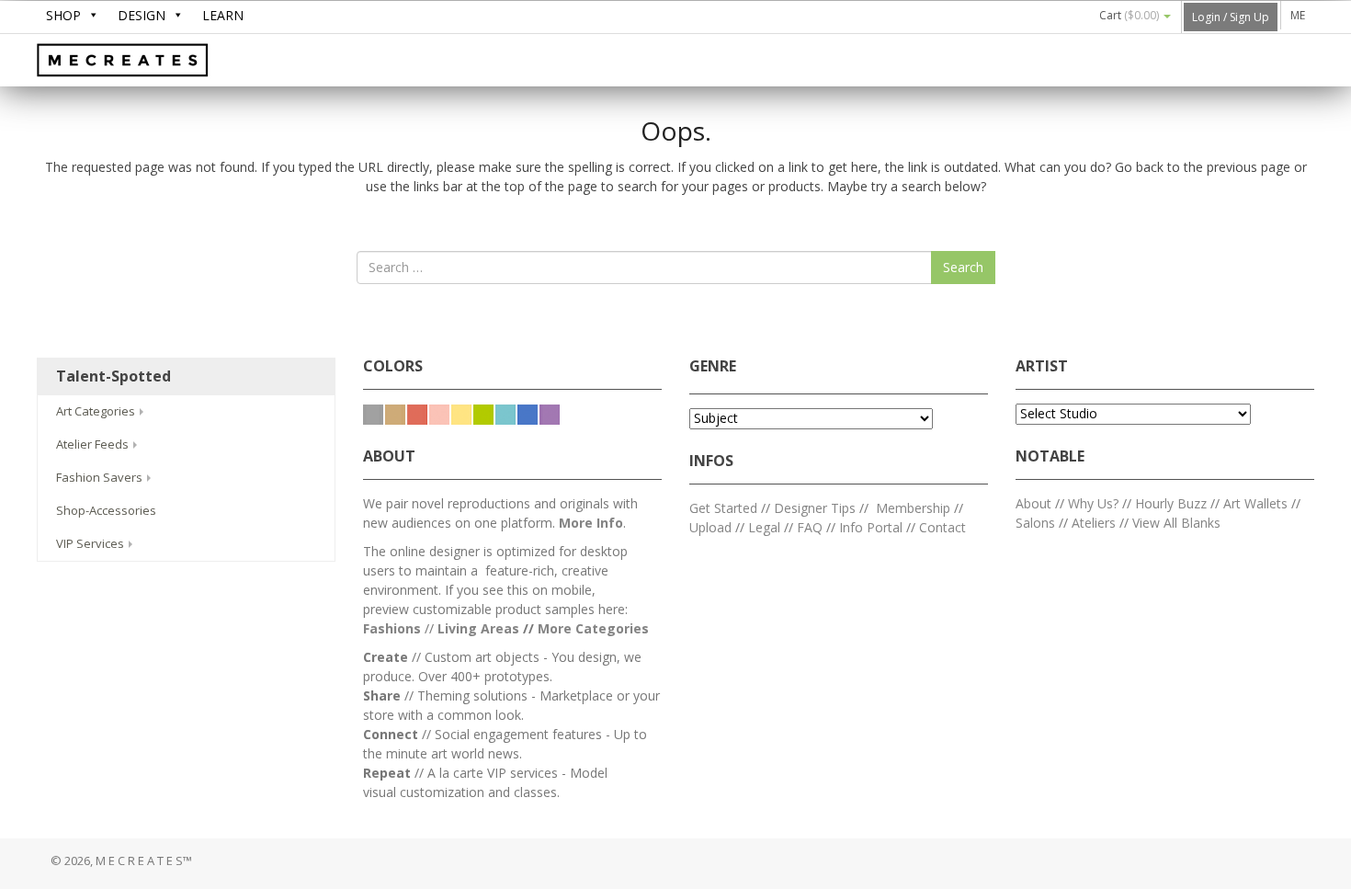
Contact (942, 527)
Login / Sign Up (1230, 17)
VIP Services (91, 543)
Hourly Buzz (1171, 503)
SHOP (63, 15)
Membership (913, 508)
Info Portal (871, 527)
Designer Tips (815, 508)
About (1033, 503)
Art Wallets (1257, 503)
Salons (1035, 522)
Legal (764, 527)
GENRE (712, 366)
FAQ (810, 527)
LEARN (223, 15)
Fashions (392, 628)
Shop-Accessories (106, 510)
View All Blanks (1176, 522)
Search (963, 267)
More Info (591, 522)
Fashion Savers (100, 477)
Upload (710, 527)
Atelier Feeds (93, 444)
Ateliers (1094, 522)
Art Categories (97, 411)
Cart (1129, 15)
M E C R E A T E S (174, 61)
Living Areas (478, 628)
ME (1297, 15)
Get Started (723, 508)
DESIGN (141, 15)
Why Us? (1093, 503)
